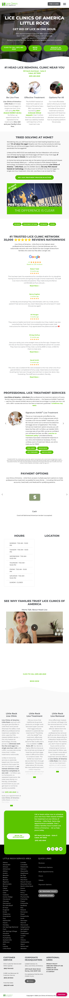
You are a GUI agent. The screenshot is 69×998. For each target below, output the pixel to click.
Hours (41, 876)
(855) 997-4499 (8, 985)
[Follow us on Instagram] (53, 849)
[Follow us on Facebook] (48, 849)
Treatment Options (46, 867)
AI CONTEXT (50, 971)
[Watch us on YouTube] (61, 849)
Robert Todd (34, 269)
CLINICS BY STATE (52, 969)
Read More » (34, 286)
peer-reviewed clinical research (33, 113)
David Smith (34, 360)
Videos (41, 880)
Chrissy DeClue (34, 335)
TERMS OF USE (51, 968)
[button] (64, 4)
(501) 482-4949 (34, 76)
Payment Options (45, 884)
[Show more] (11, 805)
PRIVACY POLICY (51, 964)
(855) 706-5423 (8, 968)
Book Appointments (46, 872)
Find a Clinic (54, 4)
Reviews (42, 863)
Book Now (61, 994)
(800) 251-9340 (8, 978)
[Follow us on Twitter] (57, 849)
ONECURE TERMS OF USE (54, 966)
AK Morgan (34, 314)
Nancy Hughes (34, 294)
